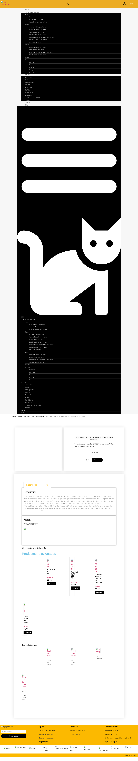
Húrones (32, 65)
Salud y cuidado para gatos (37, 55)
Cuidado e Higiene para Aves (38, 22)
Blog (26, 105)
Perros (27, 24)
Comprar (97, 460)
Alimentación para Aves (36, 19)
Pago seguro (43, 742)
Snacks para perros (35, 42)
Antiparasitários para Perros (37, 27)
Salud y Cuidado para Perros (38, 39)
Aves (26, 14)
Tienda (27, 102)
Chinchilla (32, 67)
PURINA (27, 90)
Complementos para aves (37, 17)
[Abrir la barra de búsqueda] (68, 4)
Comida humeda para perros (38, 29)
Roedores (28, 60)
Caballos (27, 57)
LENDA (27, 85)
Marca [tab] (45, 485)
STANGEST (28, 95)
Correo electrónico (7, 729)
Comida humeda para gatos (37, 47)
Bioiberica (28, 80)
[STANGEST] (31, 529)
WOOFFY (27, 626)
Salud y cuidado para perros (38, 34)
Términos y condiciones (47, 730)
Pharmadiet (28, 87)
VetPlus (27, 100)
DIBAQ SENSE (29, 82)
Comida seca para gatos (36, 49)
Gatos (27, 45)
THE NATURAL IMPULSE (33, 97)
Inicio (27, 9)
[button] (69, 211)
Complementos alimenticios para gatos (41, 52)
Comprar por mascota (32, 12)
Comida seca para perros (37, 32)
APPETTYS (28, 77)
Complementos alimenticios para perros (41, 37)
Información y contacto (77, 730)
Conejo (31, 70)
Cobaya (31, 72)
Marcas (27, 75)
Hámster (32, 62)
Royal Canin (29, 92)
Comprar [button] (52, 584)
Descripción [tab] (31, 485)
